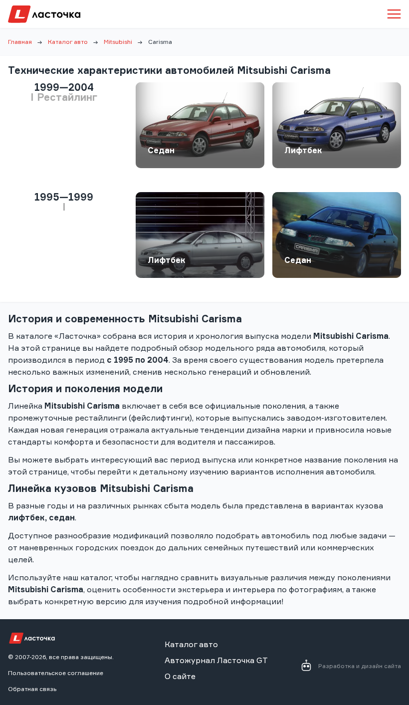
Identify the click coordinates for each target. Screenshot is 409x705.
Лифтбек (303, 150)
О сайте (180, 676)
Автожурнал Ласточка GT (216, 660)
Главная (20, 41)
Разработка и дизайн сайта (359, 666)
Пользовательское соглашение (55, 673)
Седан (161, 150)
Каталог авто (68, 41)
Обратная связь (32, 689)
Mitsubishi (118, 41)
